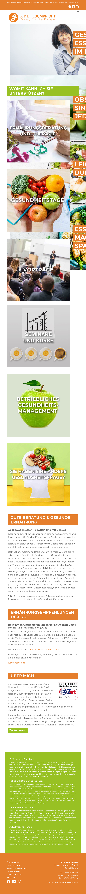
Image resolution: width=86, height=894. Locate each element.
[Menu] (78, 12)
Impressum (13, 871)
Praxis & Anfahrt (17, 868)
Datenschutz (15, 874)
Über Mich (13, 862)
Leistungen (13, 865)
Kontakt (12, 877)
